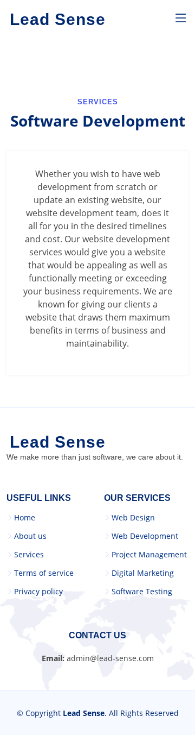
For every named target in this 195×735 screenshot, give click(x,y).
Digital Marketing (143, 573)
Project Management (149, 554)
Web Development (145, 536)
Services (29, 554)
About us (30, 536)
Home (24, 518)
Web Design (133, 518)
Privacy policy (38, 591)
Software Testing (142, 591)
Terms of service (44, 573)
